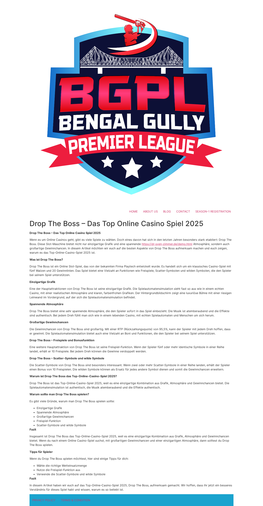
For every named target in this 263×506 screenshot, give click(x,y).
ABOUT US (150, 211)
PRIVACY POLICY (43, 500)
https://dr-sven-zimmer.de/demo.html (167, 244)
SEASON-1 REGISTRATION (213, 211)
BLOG (167, 211)
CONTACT (183, 211)
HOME (133, 211)
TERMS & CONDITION (75, 500)
